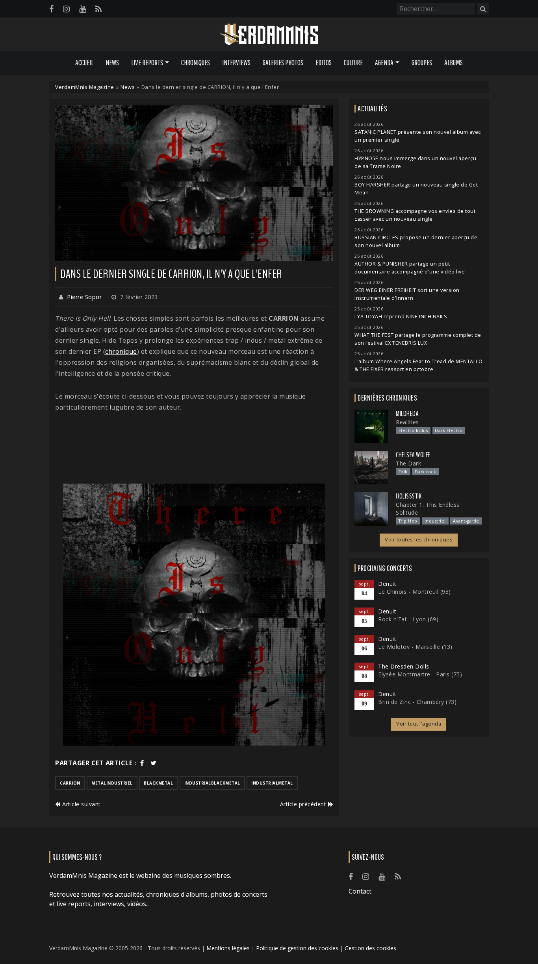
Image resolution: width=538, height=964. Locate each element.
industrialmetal (272, 783)
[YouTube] (82, 9)
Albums (453, 62)
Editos (323, 62)
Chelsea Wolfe (413, 455)
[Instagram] (66, 9)
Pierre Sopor (84, 297)
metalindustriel (112, 783)
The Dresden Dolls (403, 666)
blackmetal (158, 783)
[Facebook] (51, 9)
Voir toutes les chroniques (419, 539)
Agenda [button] (384, 62)
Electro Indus (413, 430)
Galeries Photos (283, 62)
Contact (360, 891)
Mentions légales (228, 948)
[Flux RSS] (98, 9)
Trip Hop (408, 521)
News (112, 62)
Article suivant (81, 804)
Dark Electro (448, 430)
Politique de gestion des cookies (297, 948)
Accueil (84, 62)
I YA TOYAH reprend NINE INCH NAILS (400, 316)
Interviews (236, 62)
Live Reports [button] (147, 62)
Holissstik (408, 496)
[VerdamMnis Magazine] (269, 34)
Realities (407, 422)
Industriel (435, 521)
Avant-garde (466, 521)
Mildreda (407, 413)
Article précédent (304, 804)
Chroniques (195, 62)
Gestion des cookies (370, 948)
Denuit (387, 583)
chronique (121, 351)
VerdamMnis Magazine (84, 86)
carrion (70, 783)
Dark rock (425, 472)
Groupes (422, 62)
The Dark (408, 463)
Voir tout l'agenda (418, 723)
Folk (403, 472)
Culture (353, 62)
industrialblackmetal (212, 783)
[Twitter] (153, 763)
